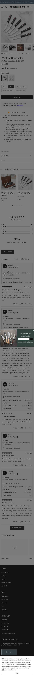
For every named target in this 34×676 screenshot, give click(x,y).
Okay (17, 673)
